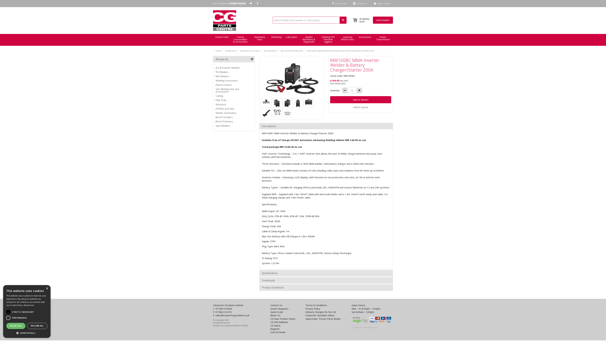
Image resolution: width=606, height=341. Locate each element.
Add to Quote (360, 107)
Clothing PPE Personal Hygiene (328, 39)
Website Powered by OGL (366, 327)
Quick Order (340, 3)
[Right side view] (276, 102)
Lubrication (291, 37)
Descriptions (269, 126)
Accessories (365, 37)
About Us (275, 315)
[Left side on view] (308, 101)
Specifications (270, 273)
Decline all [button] (37, 325)
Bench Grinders (224, 117)
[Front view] (297, 102)
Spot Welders (223, 125)
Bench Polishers (224, 121)
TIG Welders (222, 72)
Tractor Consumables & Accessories (240, 39)
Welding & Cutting (250, 50)
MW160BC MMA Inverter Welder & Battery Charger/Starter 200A (340, 50)
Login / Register (384, 3)
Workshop (276, 37)
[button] (26, 333)
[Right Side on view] (287, 112)
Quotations (361, 3)
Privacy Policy (312, 308)
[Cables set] (277, 112)
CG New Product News (282, 318)
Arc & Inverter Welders (228, 67)
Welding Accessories (227, 80)
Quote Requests (279, 308)
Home (218, 50)
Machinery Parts (259, 38)
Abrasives (221, 104)
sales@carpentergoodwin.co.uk (232, 315)
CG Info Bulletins (279, 322)
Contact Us (276, 305)
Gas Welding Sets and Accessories (227, 90)
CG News (275, 325)
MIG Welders (270, 50)
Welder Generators (226, 112)
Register (275, 328)
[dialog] (26, 311)
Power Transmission (383, 38)
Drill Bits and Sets (225, 108)
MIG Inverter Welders (292, 50)
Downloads (268, 280)
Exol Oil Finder (278, 332)
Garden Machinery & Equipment (308, 39)
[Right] (266, 101)
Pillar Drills (221, 100)
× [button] (47, 288)
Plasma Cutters (224, 84)
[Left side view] (287, 102)
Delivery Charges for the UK (320, 312)
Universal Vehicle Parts (347, 38)
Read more (29, 305)
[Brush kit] (266, 112)
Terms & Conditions (316, 305)
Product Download (272, 287)
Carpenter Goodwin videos (320, 315)
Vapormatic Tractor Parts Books (323, 318)
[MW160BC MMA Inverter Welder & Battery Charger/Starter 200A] (291, 78)
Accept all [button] (16, 325)
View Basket (383, 20)
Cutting (219, 95)
